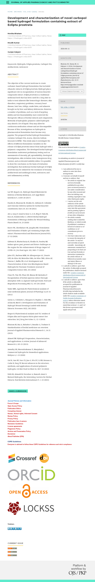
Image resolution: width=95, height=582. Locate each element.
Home (10, 12)
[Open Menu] (7, 2)
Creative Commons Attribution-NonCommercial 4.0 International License (72, 150)
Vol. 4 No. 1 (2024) (30, 12)
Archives (18, 12)
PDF (63, 35)
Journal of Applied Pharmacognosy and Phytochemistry (40, 2)
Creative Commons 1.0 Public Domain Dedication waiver (74, 298)
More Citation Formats (70, 91)
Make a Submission (17, 391)
